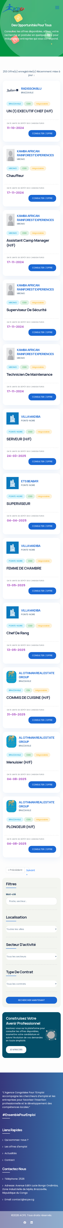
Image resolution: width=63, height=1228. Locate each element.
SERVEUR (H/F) (18, 438)
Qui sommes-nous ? (16, 1140)
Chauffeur (15, 175)
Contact (10, 1160)
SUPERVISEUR (18, 503)
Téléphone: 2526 (14, 1179)
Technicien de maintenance (29, 374)
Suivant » (27, 870)
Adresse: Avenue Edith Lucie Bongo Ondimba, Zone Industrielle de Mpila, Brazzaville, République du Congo (30, 1189)
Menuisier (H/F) (19, 762)
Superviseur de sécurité (26, 309)
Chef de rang (17, 632)
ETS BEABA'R (29, 481)
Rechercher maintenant (31, 1000)
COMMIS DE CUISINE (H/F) (28, 697)
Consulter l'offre (42, 133)
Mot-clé (11, 894)
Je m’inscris (16, 1049)
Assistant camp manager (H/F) (27, 243)
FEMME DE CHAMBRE (23, 568)
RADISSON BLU (31, 88)
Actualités (11, 1153)
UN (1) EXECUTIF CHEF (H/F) (29, 110)
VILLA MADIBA (30, 417)
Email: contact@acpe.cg (19, 1199)
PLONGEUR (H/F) (20, 826)
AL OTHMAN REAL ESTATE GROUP (36, 675)
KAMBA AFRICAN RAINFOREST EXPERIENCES (35, 153)
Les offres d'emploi (16, 1146)
